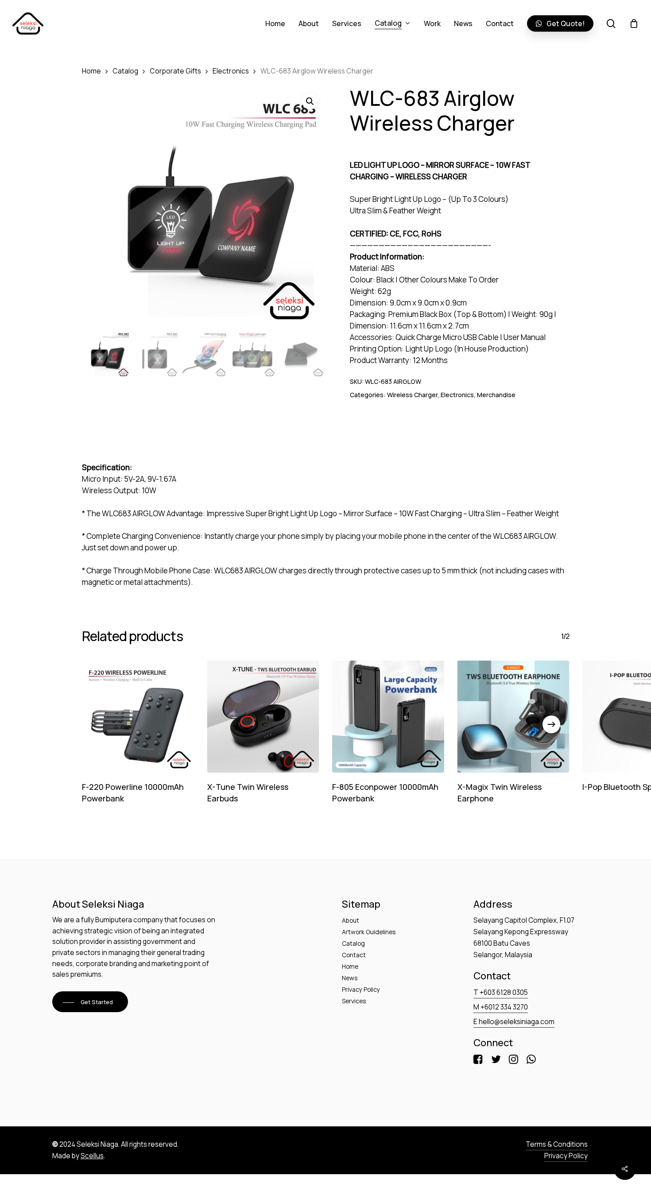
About (350, 920)
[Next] (551, 724)
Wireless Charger (412, 395)
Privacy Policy (361, 989)
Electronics (231, 71)
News (350, 978)
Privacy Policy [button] (566, 1155)
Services (354, 1001)
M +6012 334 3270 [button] (500, 1007)
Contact (354, 955)
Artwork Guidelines (369, 932)
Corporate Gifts (175, 71)
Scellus (92, 1155)
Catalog (125, 71)
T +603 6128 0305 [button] (500, 992)
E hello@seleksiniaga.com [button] (513, 1021)
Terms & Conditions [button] (557, 1144)
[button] (90, 1002)
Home (91, 71)
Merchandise (496, 395)
